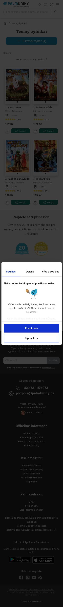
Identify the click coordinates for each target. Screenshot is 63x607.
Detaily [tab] (30, 271)
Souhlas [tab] (11, 271)
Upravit (29, 338)
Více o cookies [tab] (50, 271)
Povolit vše (31, 328)
